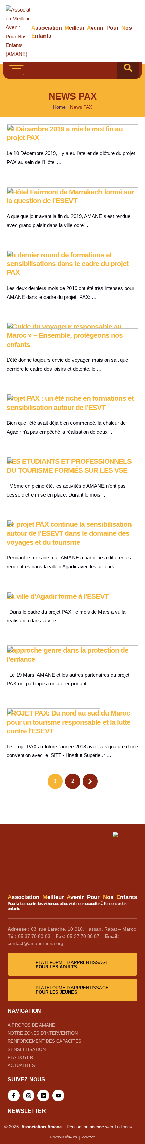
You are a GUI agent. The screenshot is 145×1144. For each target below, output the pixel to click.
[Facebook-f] (14, 1095)
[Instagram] (28, 1095)
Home (59, 107)
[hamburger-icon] (16, 70)
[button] (128, 70)
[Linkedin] (43, 1095)
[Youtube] (58, 1095)
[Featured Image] (72, 129)
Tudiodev (123, 1126)
